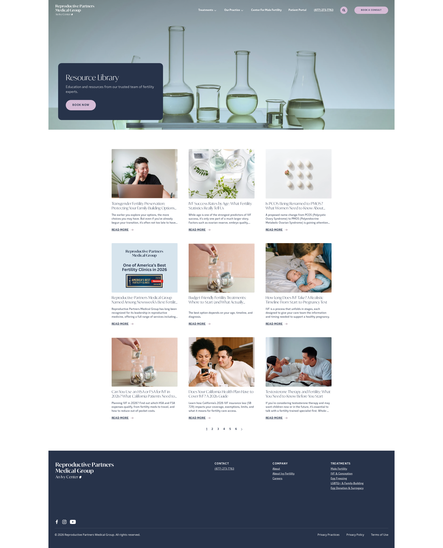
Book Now (80, 105)
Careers (277, 478)
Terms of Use (379, 535)
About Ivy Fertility (284, 473)
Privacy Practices (329, 535)
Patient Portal (297, 10)
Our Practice (232, 10)
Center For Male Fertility (266, 10)
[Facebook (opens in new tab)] (57, 522)
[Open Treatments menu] (215, 10)
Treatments (205, 10)
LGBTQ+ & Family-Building (347, 483)
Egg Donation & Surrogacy (347, 488)
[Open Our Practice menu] (242, 10)
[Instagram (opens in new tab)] (64, 522)
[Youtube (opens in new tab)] (73, 522)
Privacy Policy (355, 535)
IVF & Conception (341, 473)
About (276, 469)
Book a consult (371, 10)
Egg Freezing (339, 478)
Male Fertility (339, 469)
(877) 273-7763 (323, 10)
